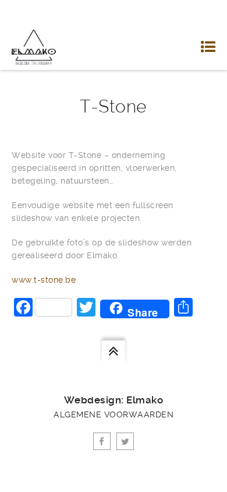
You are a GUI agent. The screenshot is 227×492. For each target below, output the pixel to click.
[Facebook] (102, 441)
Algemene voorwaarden (113, 414)
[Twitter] (125, 441)
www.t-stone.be (44, 279)
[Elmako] (34, 46)
